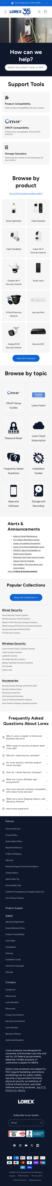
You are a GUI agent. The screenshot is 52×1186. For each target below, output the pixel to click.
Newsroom (10, 1008)
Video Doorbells (38, 221)
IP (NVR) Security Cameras (13, 314)
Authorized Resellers (15, 1040)
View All (22, 571)
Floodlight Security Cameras (13, 659)
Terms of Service (13, 829)
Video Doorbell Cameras (12, 652)
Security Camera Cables (11, 689)
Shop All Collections (24, 597)
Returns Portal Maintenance (25, 536)
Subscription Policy (14, 841)
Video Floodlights (13, 249)
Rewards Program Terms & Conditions (22, 866)
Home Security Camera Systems (15, 615)
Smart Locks (38, 281)
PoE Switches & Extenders (12, 696)
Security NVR (38, 312)
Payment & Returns (14, 847)
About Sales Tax (12, 879)
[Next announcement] (47, 3)
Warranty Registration (15, 922)
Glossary (9, 953)
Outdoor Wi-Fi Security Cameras (13, 282)
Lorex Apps (10, 940)
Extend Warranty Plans (15, 928)
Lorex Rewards (12, 1002)
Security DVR (38, 344)
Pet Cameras (7, 666)
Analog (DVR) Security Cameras (13, 346)
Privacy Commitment (15, 1015)
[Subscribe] (41, 1123)
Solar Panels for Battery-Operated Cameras (19, 703)
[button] (5, 12)
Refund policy (23, 1176)
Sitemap (9, 972)
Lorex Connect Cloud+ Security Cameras (18, 649)
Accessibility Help (13, 885)
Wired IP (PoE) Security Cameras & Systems (19, 622)
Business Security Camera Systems (16, 619)
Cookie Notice (12, 873)
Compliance (11, 947)
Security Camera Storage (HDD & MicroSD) (19, 686)
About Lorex (11, 996)
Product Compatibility (15, 934)
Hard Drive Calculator (15, 966)
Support (9, 915)
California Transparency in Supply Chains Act (25, 892)
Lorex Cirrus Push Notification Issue (28, 547)
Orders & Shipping (13, 854)
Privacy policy (37, 1176)
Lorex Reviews (12, 1027)
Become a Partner (13, 1034)
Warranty (9, 860)
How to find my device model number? (26, 193)
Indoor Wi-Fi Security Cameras (38, 251)
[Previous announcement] (5, 3)
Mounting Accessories (11, 693)
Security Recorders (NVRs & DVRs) (16, 629)
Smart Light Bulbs (13, 221)
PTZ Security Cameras (11, 633)
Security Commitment (15, 1021)
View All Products (26, 358)
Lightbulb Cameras (9, 656)
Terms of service (19, 1180)
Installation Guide (13, 959)
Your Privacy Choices (15, 898)
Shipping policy (35, 1180)
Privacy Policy (11, 835)
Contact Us (10, 989)
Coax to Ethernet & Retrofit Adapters (17, 700)
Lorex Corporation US (24, 1172)
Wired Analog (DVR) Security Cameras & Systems (22, 626)
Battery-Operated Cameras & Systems (17, 663)
